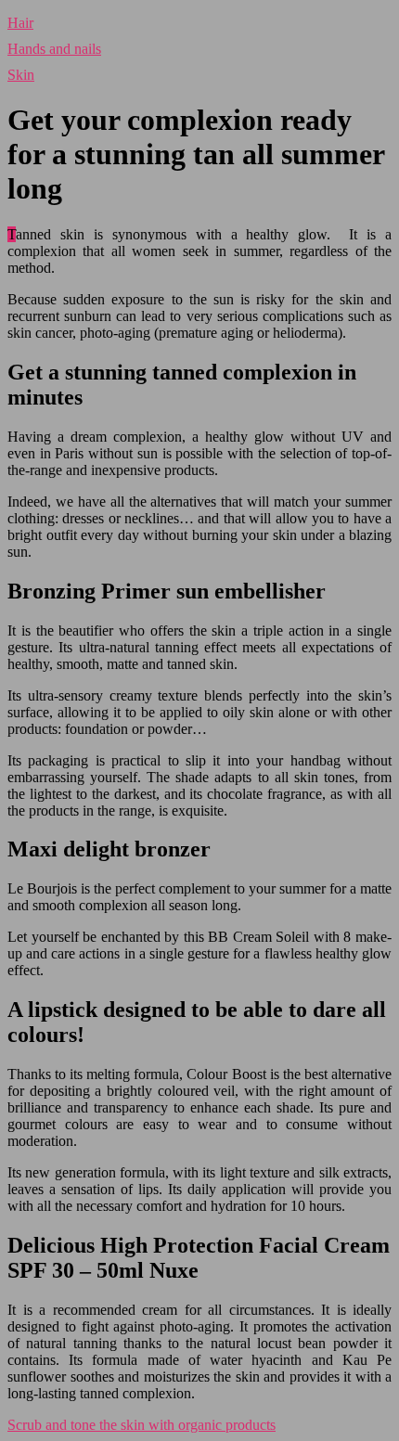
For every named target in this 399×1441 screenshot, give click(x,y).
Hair (20, 23)
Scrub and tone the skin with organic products (141, 1425)
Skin (20, 75)
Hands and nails (54, 49)
